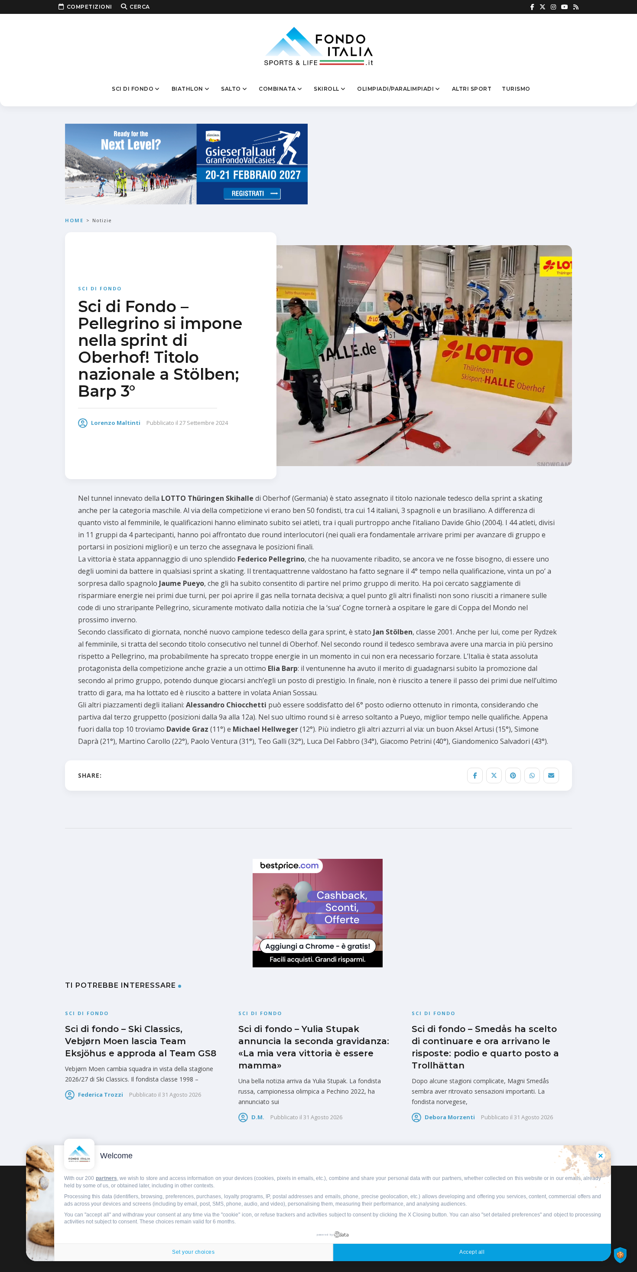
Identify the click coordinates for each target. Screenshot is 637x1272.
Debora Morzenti (450, 1117)
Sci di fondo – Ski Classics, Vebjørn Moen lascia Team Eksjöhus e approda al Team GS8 (140, 1041)
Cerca (140, 6)
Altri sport (472, 88)
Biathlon (187, 88)
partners (106, 1178)
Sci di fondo (132, 88)
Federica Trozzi (100, 1094)
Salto (231, 88)
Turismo (516, 88)
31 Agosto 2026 (181, 1094)
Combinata (277, 88)
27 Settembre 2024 (203, 423)
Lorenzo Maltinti (115, 423)
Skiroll (326, 88)
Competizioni (89, 6)
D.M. (257, 1117)
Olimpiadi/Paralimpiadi (395, 88)
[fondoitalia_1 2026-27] (186, 163)
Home (74, 220)
